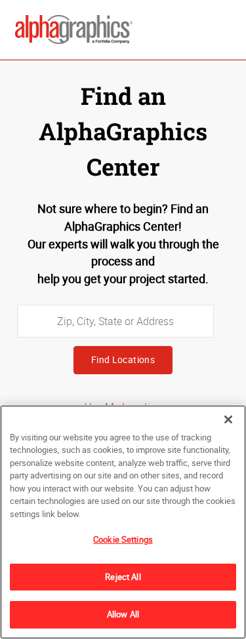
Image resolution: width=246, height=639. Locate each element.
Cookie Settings (123, 539)
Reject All (122, 577)
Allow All (123, 614)
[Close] (228, 419)
